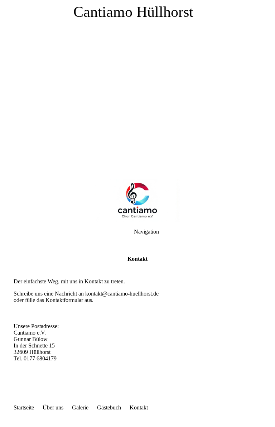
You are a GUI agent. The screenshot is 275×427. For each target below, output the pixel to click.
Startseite (24, 407)
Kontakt (139, 407)
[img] (137, 89)
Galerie (80, 407)
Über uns (53, 407)
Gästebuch (109, 407)
